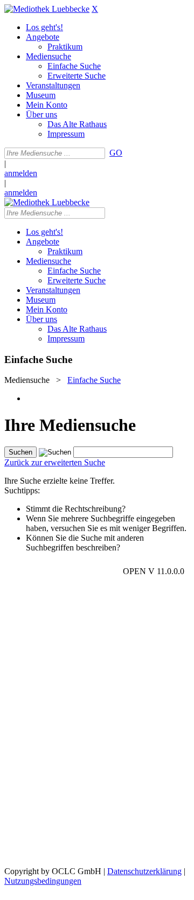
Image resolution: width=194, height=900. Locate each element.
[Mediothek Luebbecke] (46, 8)
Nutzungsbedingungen (42, 880)
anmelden (20, 173)
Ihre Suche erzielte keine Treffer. (59, 480)
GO (115, 152)
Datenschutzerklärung (144, 871)
